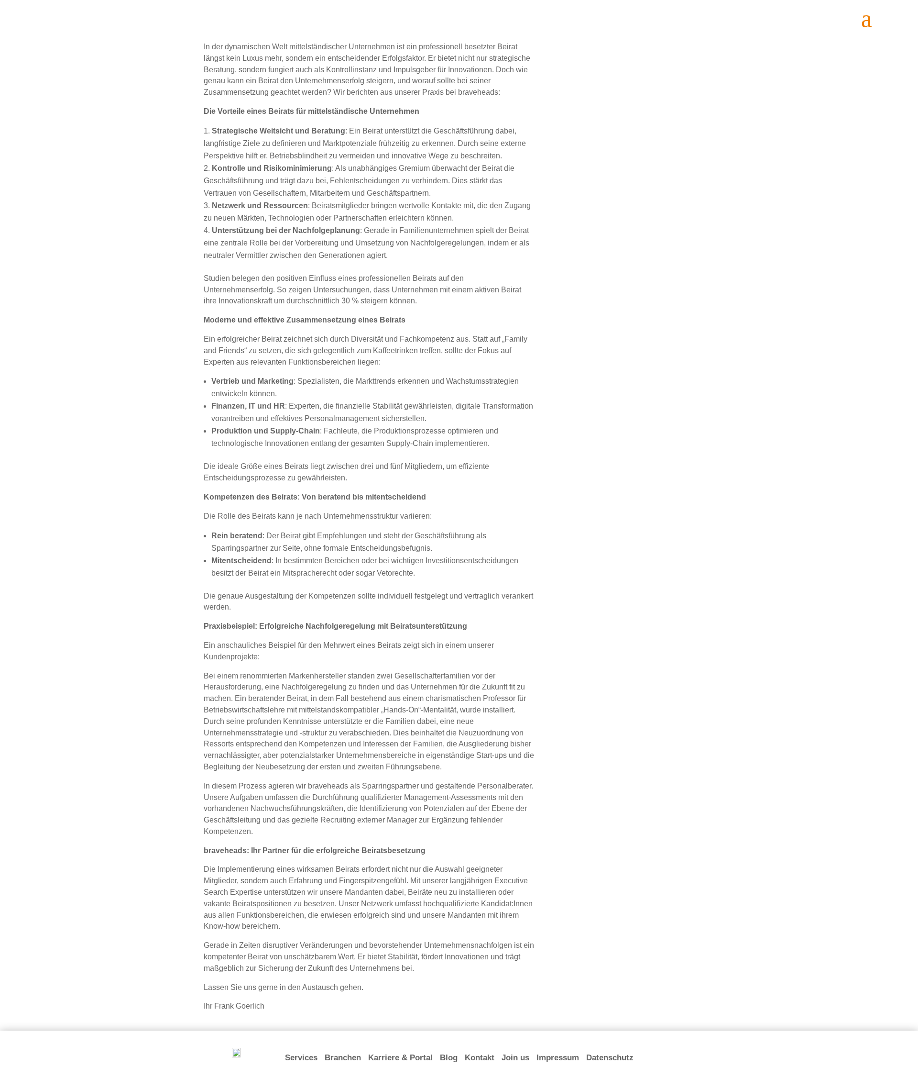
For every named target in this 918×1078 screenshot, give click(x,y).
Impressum (557, 1057)
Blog (449, 1057)
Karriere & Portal (400, 1057)
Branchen (343, 1057)
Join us (515, 1057)
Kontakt (479, 1057)
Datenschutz (610, 1057)
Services (301, 1057)
